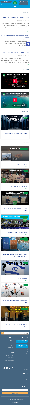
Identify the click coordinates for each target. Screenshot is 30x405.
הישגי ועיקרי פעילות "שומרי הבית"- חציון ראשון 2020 (16, 232)
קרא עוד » (27, 31)
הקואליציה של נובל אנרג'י (22, 278)
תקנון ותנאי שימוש (15, 402)
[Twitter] (9, 368)
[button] (28, 44)
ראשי (28, 9)
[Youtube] (7, 368)
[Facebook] (12, 368)
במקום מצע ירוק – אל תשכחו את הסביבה (19, 186)
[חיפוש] (2, 333)
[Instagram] (4, 368)
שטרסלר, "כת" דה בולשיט (22, 164)
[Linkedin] (8, 370)
